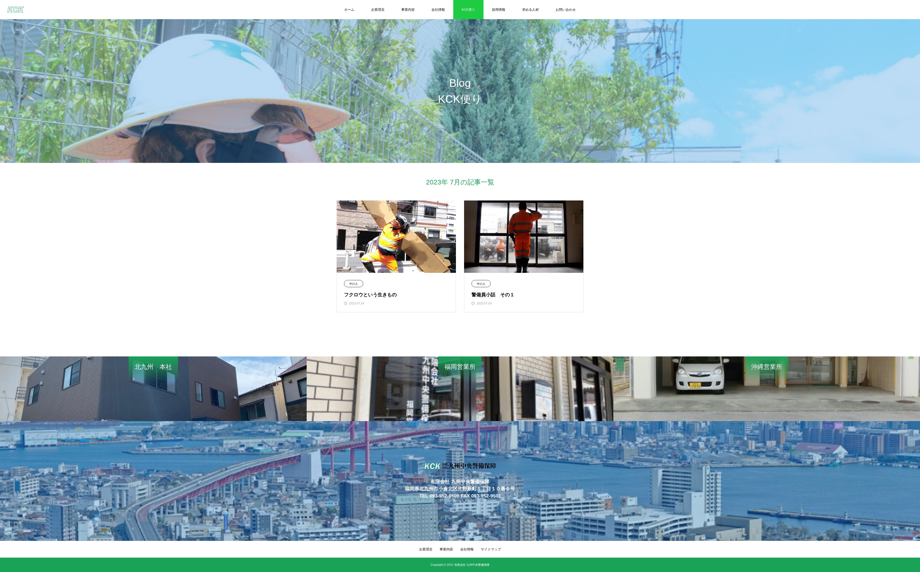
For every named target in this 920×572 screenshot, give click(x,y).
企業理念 (378, 9)
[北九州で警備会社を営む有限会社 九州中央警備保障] (15, 9)
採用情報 (498, 9)
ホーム (349, 9)
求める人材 (530, 9)
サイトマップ (491, 549)
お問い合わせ (566, 9)
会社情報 (438, 9)
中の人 (353, 284)
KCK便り (468, 9)
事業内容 (408, 9)
